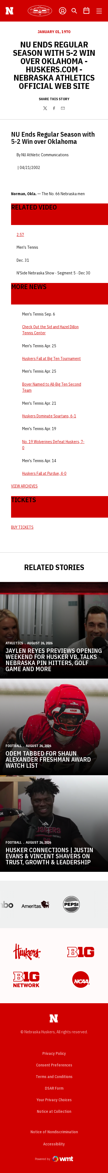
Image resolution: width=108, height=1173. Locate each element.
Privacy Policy (54, 1053)
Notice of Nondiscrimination (54, 1131)
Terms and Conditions (54, 1076)
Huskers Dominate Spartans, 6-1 (49, 416)
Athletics (14, 643)
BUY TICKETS (22, 527)
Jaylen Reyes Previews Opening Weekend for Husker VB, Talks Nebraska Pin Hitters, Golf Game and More (54, 660)
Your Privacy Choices (54, 1099)
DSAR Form (54, 1088)
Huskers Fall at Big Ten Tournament (51, 358)
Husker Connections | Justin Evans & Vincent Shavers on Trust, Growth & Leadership (49, 856)
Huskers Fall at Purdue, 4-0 (44, 473)
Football (14, 746)
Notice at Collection (54, 1111)
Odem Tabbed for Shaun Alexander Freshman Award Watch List (48, 759)
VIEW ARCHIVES (24, 486)
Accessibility (54, 1143)
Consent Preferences (54, 1065)
